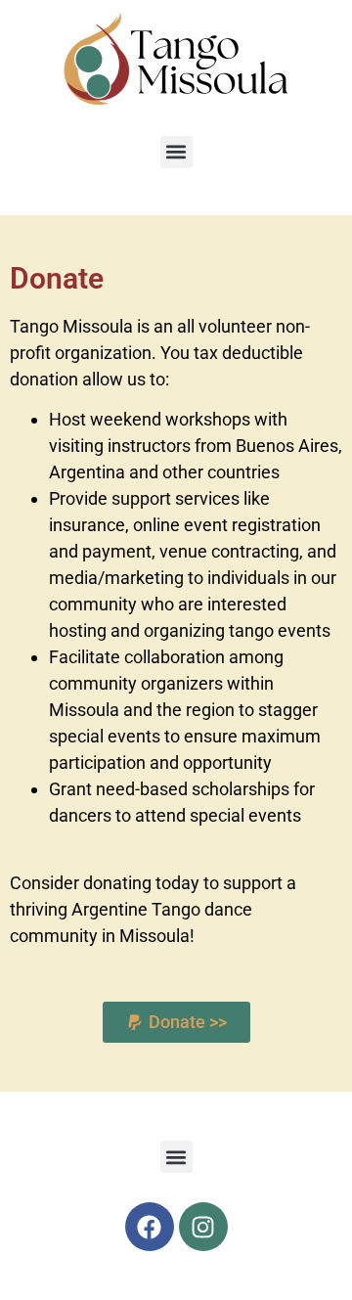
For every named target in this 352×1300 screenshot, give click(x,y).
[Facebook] (149, 1226)
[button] (176, 152)
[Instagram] (203, 1226)
